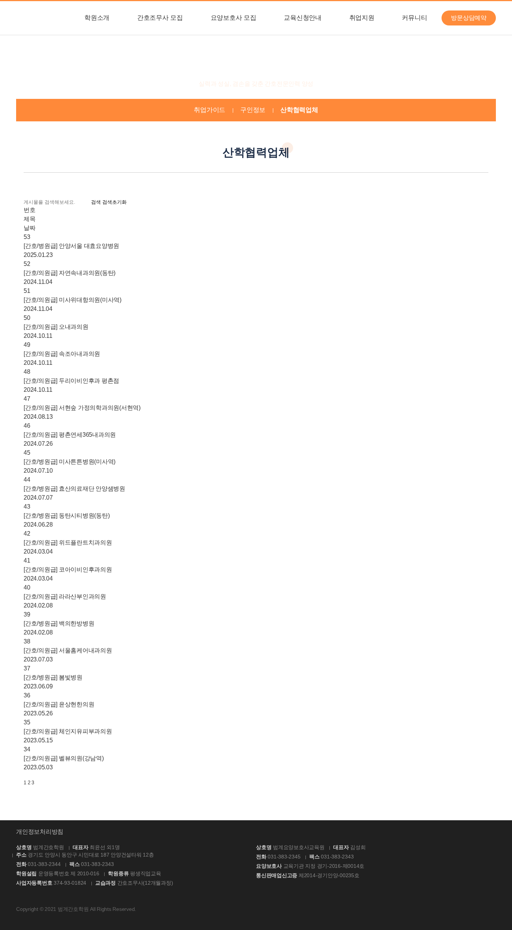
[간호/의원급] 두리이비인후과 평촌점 (71, 381)
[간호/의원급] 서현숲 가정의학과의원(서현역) (82, 408)
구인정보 (252, 109)
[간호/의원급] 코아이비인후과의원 (68, 569)
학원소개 (96, 17)
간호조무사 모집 (160, 17)
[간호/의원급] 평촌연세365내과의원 (70, 434)
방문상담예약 (469, 18)
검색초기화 (114, 202)
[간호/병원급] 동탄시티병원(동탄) (66, 515)
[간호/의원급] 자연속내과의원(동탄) (69, 273)
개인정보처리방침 (39, 831)
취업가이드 (209, 109)
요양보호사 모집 (233, 17)
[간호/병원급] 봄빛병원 (53, 677)
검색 (96, 202)
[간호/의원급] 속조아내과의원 (62, 354)
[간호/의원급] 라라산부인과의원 (65, 596)
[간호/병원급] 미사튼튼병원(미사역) (69, 461)
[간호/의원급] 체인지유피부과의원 (68, 731)
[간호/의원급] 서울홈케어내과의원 (68, 650)
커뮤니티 (414, 17)
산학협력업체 (299, 109)
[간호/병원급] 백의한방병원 (59, 623)
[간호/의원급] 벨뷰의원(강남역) (64, 758)
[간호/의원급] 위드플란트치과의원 (68, 542)
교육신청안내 (303, 17)
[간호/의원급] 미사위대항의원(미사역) (72, 300)
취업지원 (361, 17)
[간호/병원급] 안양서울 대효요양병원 (71, 246)
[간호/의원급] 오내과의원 (56, 327)
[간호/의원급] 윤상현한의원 (59, 704)
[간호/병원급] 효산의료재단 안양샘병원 (74, 488)
